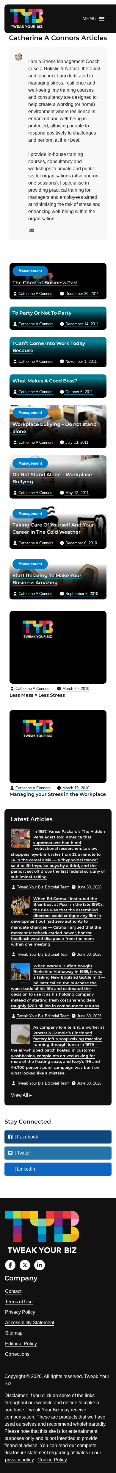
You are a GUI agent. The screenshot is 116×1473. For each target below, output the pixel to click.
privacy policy (19, 1459)
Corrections (17, 1354)
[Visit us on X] (25, 1265)
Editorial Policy (21, 1343)
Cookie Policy (52, 1459)
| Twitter (22, 1152)
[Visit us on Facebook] (10, 1265)
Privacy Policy (20, 1312)
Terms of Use (19, 1301)
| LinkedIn (24, 1168)
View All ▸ (21, 1095)
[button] (89, 19)
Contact (13, 1291)
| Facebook (25, 1136)
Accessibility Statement (29, 1322)
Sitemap (14, 1332)
